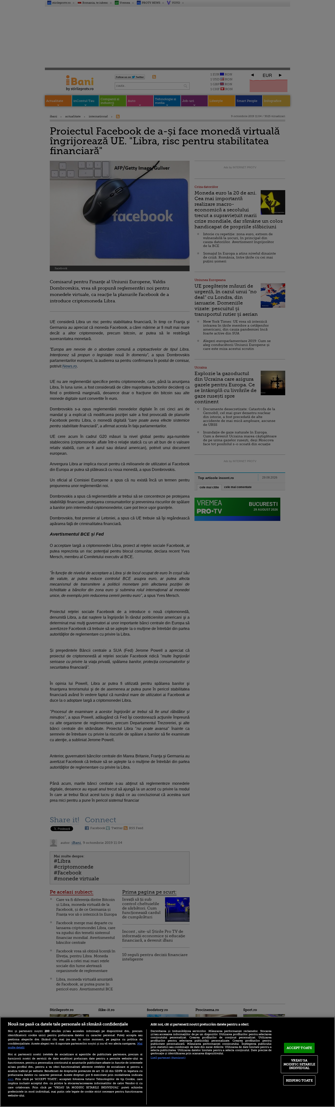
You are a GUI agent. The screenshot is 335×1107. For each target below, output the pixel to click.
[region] (167, 1062)
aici (10, 1079)
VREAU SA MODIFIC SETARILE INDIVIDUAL (299, 1064)
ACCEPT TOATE (299, 1048)
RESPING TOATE (299, 1080)
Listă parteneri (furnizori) (168, 1057)
